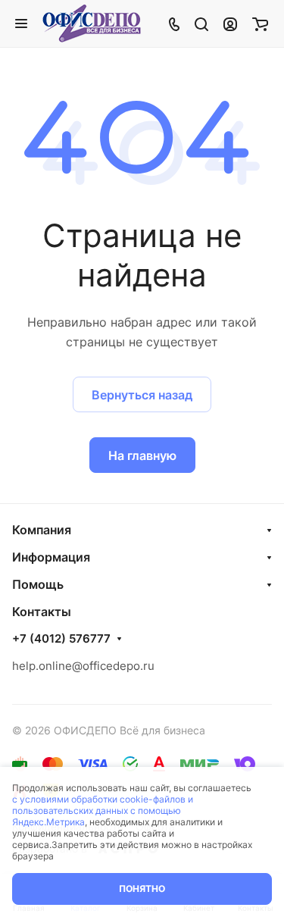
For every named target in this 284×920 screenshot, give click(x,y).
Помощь (38, 584)
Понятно (142, 888)
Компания (41, 529)
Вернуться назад (142, 394)
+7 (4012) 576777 (61, 639)
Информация (51, 557)
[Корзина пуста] (260, 23)
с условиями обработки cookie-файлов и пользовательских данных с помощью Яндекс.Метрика (102, 810)
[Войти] (230, 23)
